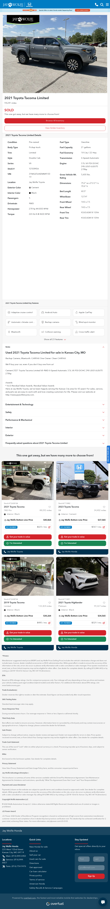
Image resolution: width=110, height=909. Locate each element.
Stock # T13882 (64, 503)
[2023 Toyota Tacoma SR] (82, 480)
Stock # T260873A (11, 599)
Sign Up (91, 876)
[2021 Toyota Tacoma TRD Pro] (28, 480)
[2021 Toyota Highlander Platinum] (82, 576)
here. (76, 768)
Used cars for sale (37, 859)
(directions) (45, 671)
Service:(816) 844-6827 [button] (12, 861)
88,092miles (46, 511)
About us (33, 851)
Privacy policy (35, 876)
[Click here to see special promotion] (55, 10)
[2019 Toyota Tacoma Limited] (28, 576)
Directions (34, 863)
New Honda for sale (38, 847)
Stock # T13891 (64, 599)
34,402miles (100, 511)
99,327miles (100, 606)
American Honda (37, 884)
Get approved (35, 868)
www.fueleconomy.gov (11, 685)
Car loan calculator (38, 872)
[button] (96, 4)
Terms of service (37, 880)
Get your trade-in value (20, 537)
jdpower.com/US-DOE (59, 821)
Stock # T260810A (11, 503)
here (45, 768)
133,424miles (45, 606)
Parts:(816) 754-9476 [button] (16, 866)
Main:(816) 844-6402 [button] (16, 856)
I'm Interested (16, 543)
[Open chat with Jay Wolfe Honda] (102, 902)
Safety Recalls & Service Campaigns (46, 888)
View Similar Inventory (55, 128)
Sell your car (35, 855)
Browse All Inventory (55, 121)
